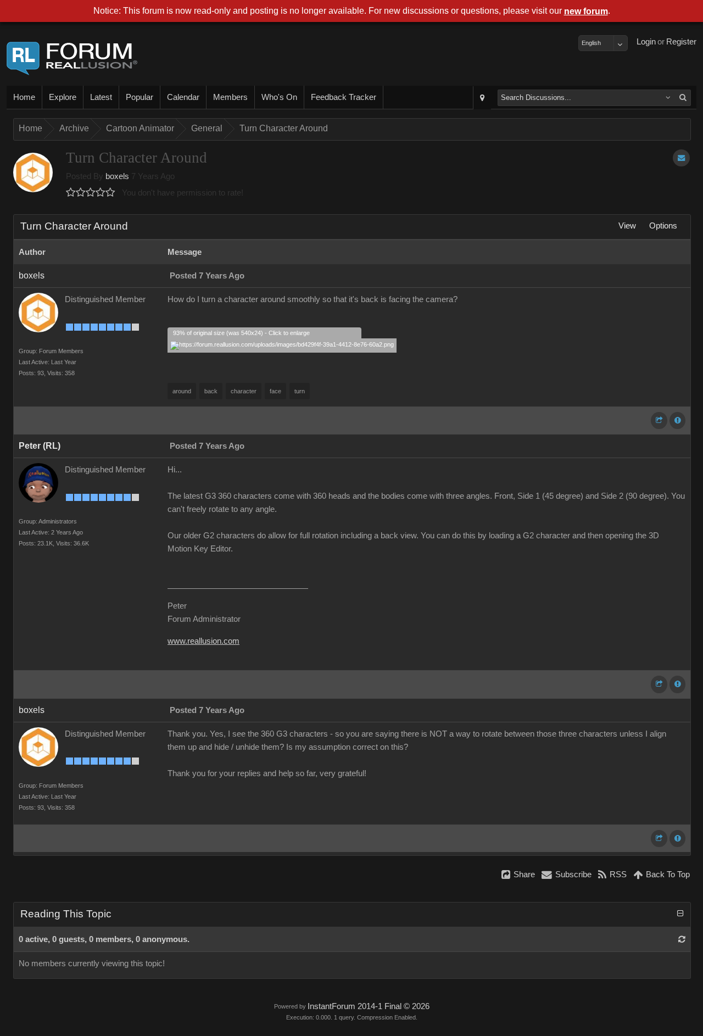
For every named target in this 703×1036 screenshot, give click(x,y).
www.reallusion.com (203, 641)
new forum (586, 11)
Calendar (183, 97)
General (206, 128)
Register (681, 41)
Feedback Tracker (343, 97)
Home (24, 97)
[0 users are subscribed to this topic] (681, 157)
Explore (62, 97)
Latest (101, 97)
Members (230, 97)
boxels (117, 176)
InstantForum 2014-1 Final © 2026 (368, 1006)
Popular (139, 97)
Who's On (279, 97)
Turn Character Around (283, 128)
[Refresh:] (681, 939)
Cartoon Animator (140, 128)
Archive (74, 128)
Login (646, 41)
